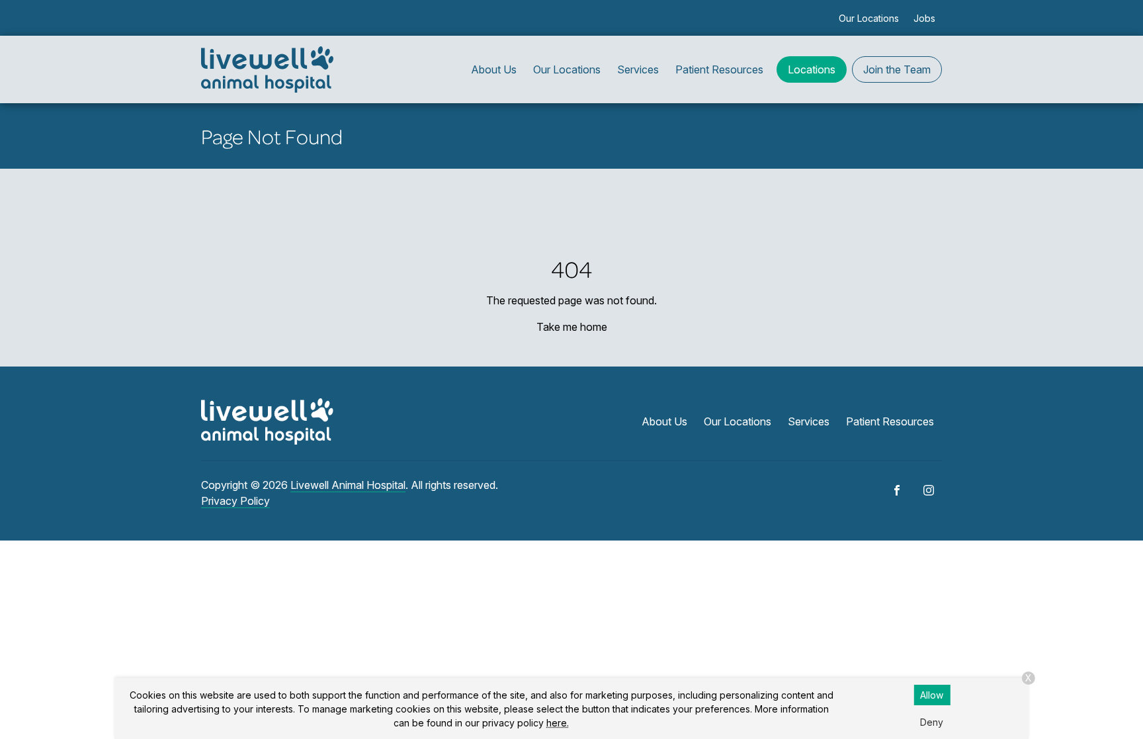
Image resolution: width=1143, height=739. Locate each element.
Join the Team (897, 69)
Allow (931, 695)
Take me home (571, 326)
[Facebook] (897, 490)
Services (638, 69)
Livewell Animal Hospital (347, 485)
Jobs (924, 18)
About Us (494, 69)
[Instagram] (928, 490)
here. (557, 722)
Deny (931, 722)
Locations (811, 69)
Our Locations (869, 18)
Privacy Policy (235, 500)
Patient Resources (719, 69)
